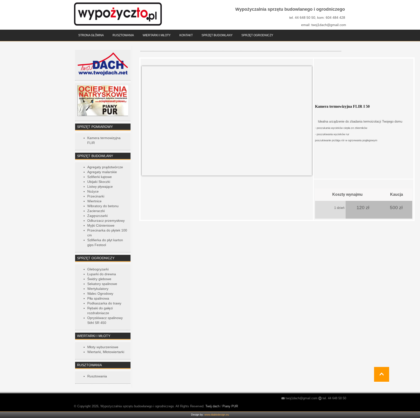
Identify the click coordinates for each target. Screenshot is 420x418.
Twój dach (212, 406)
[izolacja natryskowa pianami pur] (103, 100)
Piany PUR (230, 406)
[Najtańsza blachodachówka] (103, 63)
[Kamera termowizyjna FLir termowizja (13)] (227, 120)
